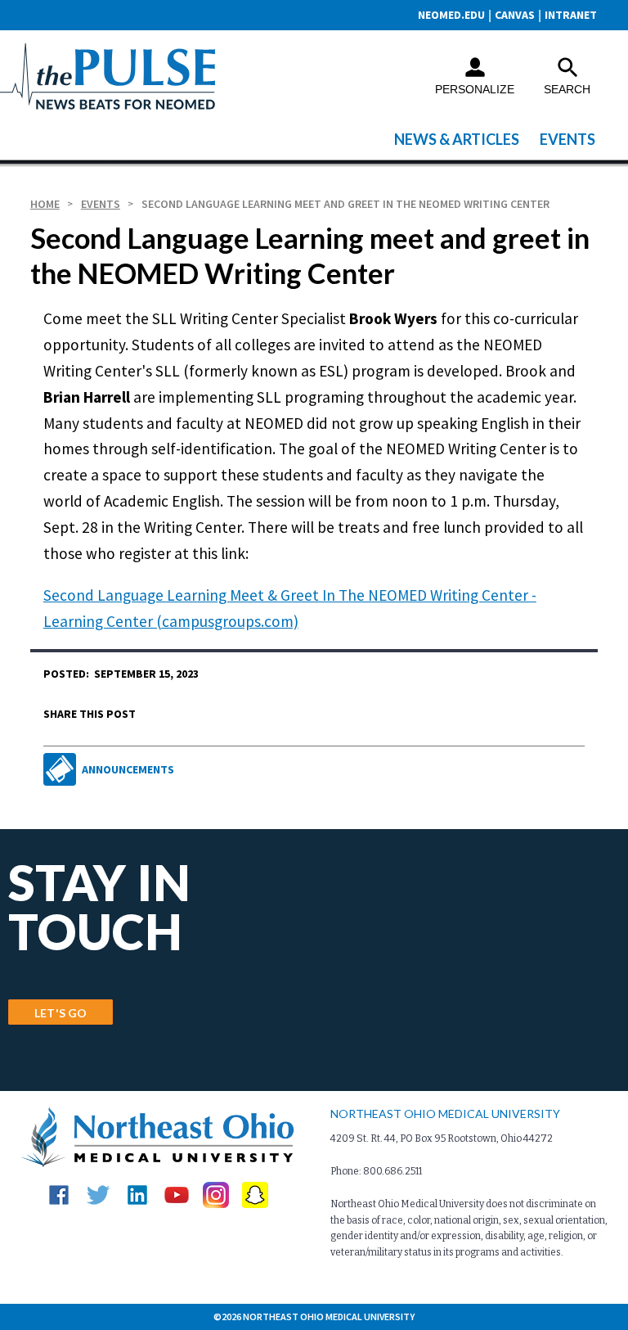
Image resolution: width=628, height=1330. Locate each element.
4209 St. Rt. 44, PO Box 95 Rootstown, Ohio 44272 (441, 1138)
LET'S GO (60, 1013)
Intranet (571, 14)
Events (567, 139)
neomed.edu (451, 14)
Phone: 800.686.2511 (376, 1171)
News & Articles (456, 139)
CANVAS (515, 14)
